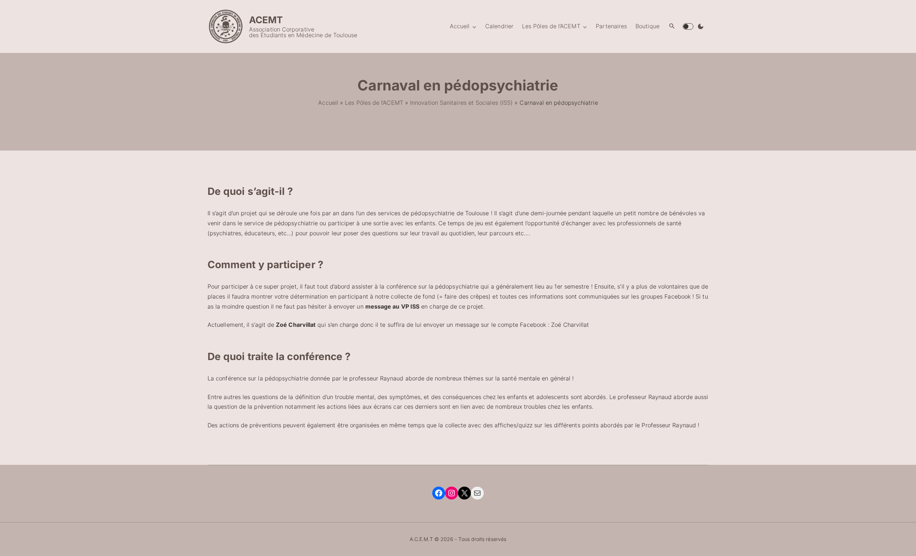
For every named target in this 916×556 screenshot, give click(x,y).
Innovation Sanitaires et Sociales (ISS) (461, 102)
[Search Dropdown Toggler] (672, 26)
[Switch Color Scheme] (700, 26)
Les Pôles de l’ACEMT (374, 102)
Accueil (328, 102)
